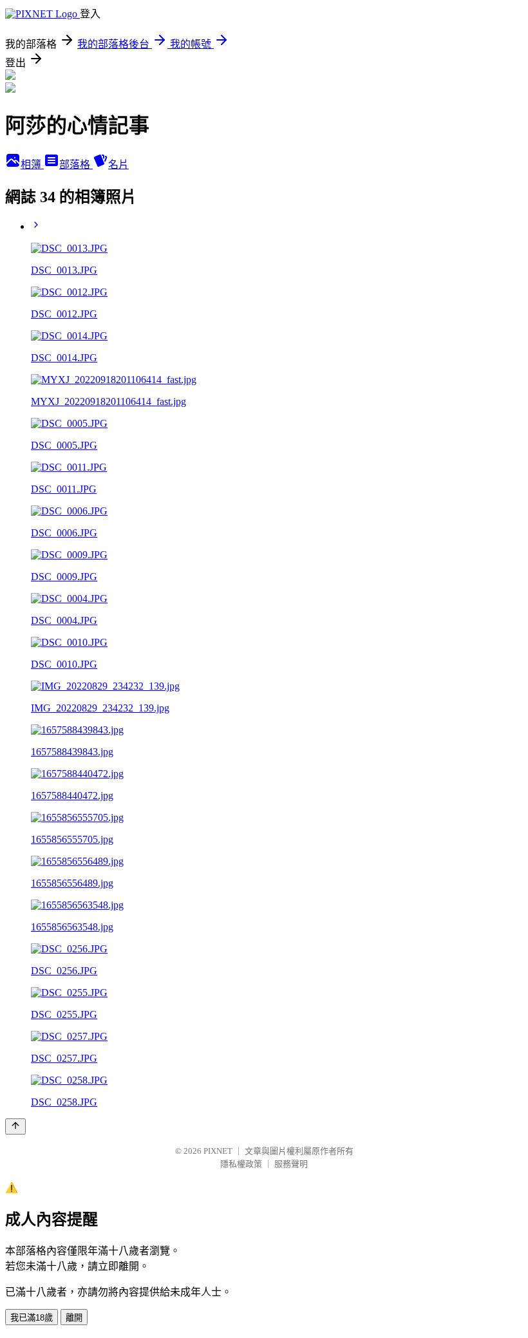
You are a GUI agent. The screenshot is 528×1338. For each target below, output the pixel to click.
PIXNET (217, 1151)
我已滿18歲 (31, 1318)
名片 (118, 164)
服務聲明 (291, 1164)
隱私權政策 (241, 1164)
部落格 (76, 164)
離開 (74, 1318)
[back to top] (15, 1126)
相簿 (32, 164)
